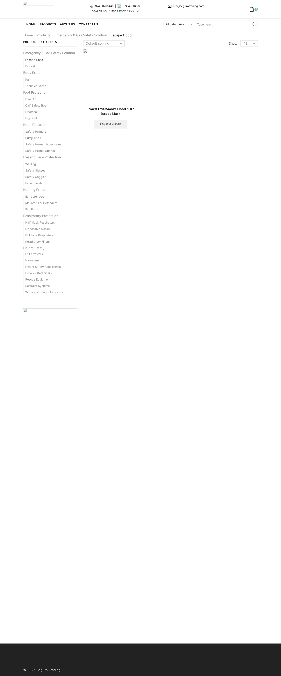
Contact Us (88, 24)
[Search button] (254, 24)
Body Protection (35, 73)
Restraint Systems (37, 286)
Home (30, 24)
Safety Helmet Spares (40, 150)
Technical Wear (35, 86)
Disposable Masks (37, 229)
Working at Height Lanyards (44, 292)
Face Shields (33, 183)
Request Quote (110, 124)
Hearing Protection (37, 190)
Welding (30, 164)
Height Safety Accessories (43, 266)
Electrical (31, 112)
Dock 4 (30, 66)
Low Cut (30, 99)
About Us (67, 24)
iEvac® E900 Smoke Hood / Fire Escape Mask (110, 111)
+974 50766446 (103, 6)
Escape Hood (34, 59)
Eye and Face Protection (42, 157)
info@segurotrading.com (188, 6)
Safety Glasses (35, 170)
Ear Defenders (34, 196)
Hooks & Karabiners (38, 273)
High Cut (31, 118)
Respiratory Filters (37, 241)
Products (47, 24)
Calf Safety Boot (36, 105)
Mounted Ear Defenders (41, 203)
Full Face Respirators (39, 235)
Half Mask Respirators (40, 222)
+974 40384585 (131, 6)
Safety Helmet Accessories (43, 144)
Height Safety (33, 248)
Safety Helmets (35, 131)
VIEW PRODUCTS (50, 620)
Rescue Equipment (37, 279)
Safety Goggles (35, 177)
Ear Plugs (31, 209)
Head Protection (36, 125)
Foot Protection (35, 92)
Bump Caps (33, 138)
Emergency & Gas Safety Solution (81, 35)
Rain (28, 79)
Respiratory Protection (40, 216)
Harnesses (32, 260)
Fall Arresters (34, 254)
